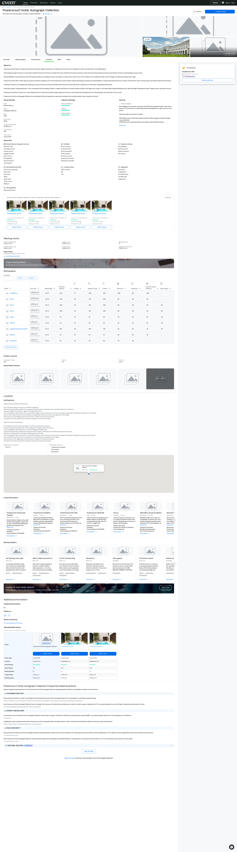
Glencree (12, 335)
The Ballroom (14, 293)
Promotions (33, 3)
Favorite (198, 11)
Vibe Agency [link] (117, 558)
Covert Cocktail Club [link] (67, 558)
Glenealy (12, 323)
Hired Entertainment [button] (17, 573)
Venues (25, 3)
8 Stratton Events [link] (146, 558)
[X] (5, 615)
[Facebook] (8, 615)
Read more (122, 125)
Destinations (44, 3)
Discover (52, 3)
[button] (71, 36)
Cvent (3, 7)
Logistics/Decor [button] (36, 575)
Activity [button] (8, 573)
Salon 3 (12, 311)
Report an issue (70, 758)
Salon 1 (12, 299)
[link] (16, 551)
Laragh (12, 317)
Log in (233, 3)
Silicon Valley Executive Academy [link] (43, 558)
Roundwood (13, 341)
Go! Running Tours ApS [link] (14, 558)
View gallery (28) (230, 54)
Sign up (228, 3)
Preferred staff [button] (63, 575)
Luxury (60, 3)
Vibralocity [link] (90, 558)
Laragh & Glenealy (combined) (18, 329)
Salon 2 (12, 305)
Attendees (7, 275)
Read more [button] (10, 527)
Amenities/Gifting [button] (70, 573)
